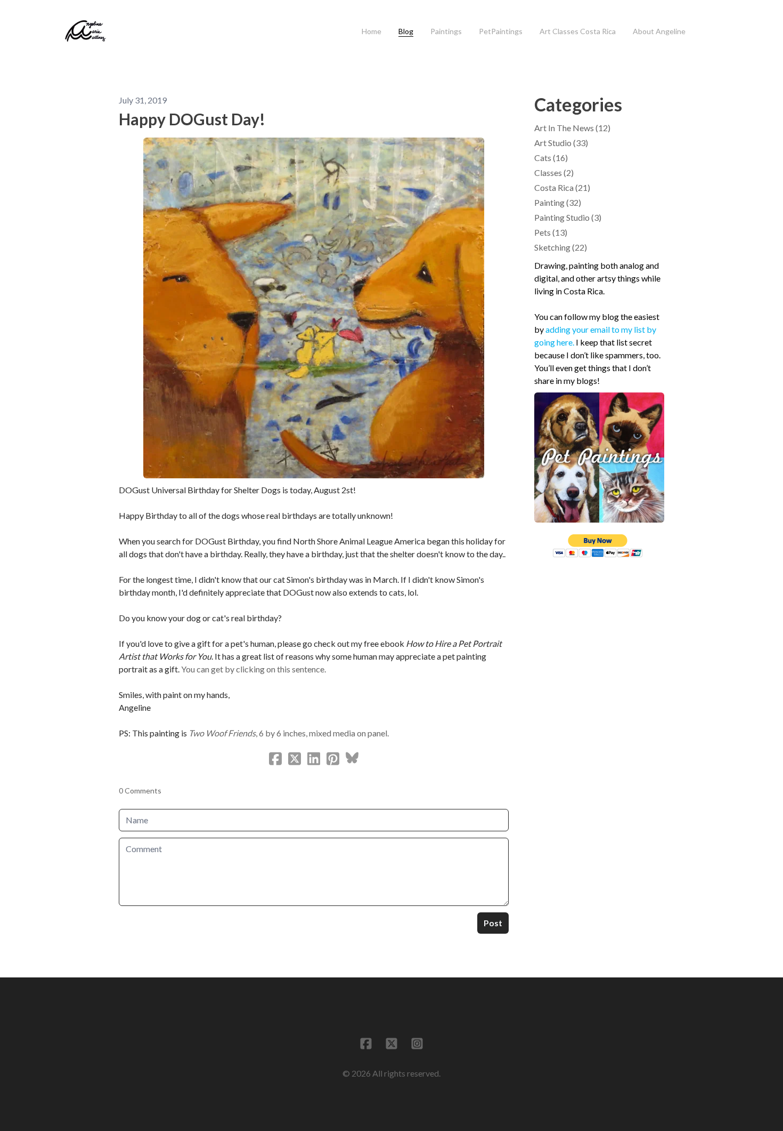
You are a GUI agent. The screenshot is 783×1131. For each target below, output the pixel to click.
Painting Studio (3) (567, 217)
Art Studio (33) (561, 143)
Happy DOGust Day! (192, 119)
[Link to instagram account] (417, 1043)
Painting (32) (557, 202)
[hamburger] (120, 25)
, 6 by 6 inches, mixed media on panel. (289, 733)
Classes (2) (554, 172)
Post (493, 923)
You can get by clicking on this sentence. (254, 669)
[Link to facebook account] (366, 1043)
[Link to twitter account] (391, 1043)
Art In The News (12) (572, 128)
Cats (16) (551, 158)
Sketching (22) (560, 247)
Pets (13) (550, 232)
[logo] (85, 31)
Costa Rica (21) (562, 187)
